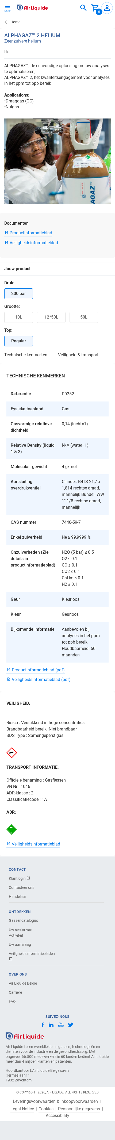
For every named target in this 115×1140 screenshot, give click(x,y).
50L (83, 317)
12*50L (51, 317)
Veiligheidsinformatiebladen (27, 953)
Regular (18, 340)
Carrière (15, 992)
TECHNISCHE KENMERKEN (25, 354)
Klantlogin (17, 878)
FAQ (12, 1001)
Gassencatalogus (23, 920)
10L (18, 317)
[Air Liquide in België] (32, 7)
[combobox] (83, 8)
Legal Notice (22, 1109)
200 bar (18, 293)
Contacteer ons (21, 887)
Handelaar (17, 896)
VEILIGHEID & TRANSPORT (78, 354)
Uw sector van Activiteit (20, 933)
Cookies (46, 1109)
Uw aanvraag (20, 944)
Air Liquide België (23, 983)
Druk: (9, 282)
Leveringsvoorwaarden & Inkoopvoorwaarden (55, 1101)
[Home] (25, 1035)
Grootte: (12, 306)
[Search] (83, 8)
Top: (8, 330)
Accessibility (57, 1116)
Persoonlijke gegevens (79, 1109)
